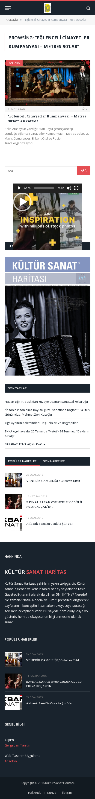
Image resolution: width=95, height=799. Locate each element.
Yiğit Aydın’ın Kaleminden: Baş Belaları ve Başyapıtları (41, 423)
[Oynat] (19, 188)
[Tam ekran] (76, 188)
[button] (22, 202)
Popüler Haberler (22, 461)
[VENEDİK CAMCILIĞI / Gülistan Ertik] (13, 479)
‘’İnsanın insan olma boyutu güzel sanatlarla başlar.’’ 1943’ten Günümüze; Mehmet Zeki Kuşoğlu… (47, 412)
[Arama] (88, 8)
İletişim (67, 792)
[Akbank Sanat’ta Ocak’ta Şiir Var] (13, 523)
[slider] (44, 188)
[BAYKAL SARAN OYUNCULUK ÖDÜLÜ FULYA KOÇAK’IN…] (13, 501)
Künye (51, 792)
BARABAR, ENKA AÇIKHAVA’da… (26, 444)
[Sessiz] (69, 188)
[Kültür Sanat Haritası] (47, 8)
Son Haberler (54, 461)
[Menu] (8, 8)
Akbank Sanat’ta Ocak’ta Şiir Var (49, 524)
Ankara (14, 63)
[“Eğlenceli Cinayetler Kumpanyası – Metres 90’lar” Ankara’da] (47, 83)
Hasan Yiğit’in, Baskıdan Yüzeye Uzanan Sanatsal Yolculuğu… (47, 402)
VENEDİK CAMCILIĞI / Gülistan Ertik (53, 481)
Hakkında (35, 792)
